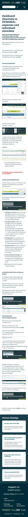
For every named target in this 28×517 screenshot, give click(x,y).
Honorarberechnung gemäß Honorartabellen (13, 438)
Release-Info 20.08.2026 (11, 423)
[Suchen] (17, 7)
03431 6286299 (21, 506)
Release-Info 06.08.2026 (11, 472)
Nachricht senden (8, 506)
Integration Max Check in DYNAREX (12, 455)
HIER (19, 57)
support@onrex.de (9, 500)
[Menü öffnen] (24, 7)
